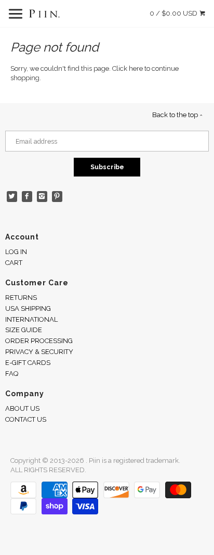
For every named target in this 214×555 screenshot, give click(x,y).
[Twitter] (12, 196)
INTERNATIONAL (31, 319)
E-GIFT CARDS (27, 363)
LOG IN (16, 252)
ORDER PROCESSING (39, 341)
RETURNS (21, 297)
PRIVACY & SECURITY (39, 352)
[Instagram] (42, 196)
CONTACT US (25, 419)
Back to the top (175, 115)
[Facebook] (27, 196)
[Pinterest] (57, 196)
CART (13, 263)
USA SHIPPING (28, 308)
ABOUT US (22, 408)
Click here (127, 68)
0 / (173, 13)
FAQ (11, 373)
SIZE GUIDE (23, 330)
